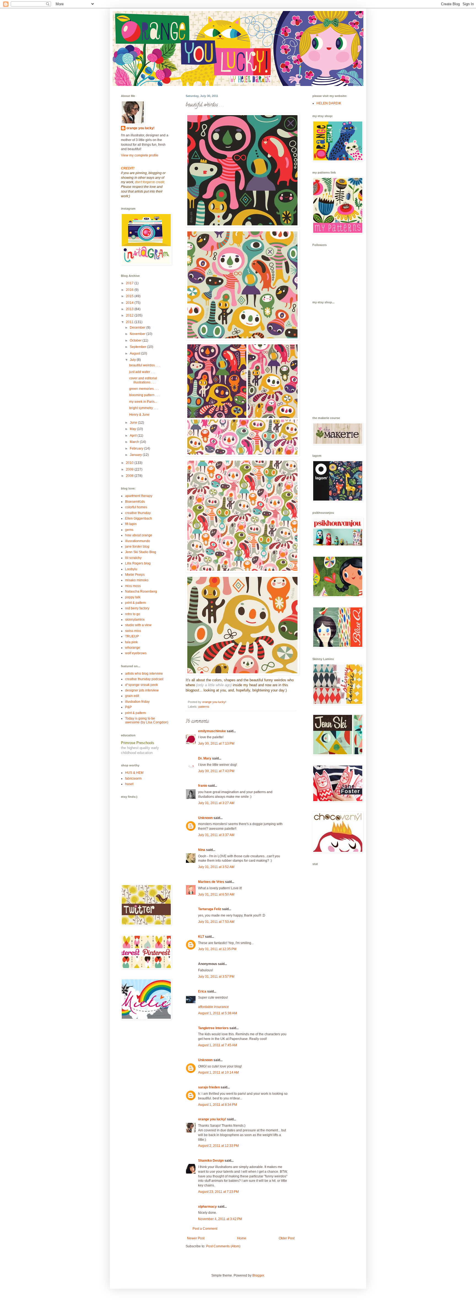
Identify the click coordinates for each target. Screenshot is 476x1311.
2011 (130, 322)
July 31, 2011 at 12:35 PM (217, 949)
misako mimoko (136, 580)
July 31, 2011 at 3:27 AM (216, 803)
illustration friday (137, 702)
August (135, 353)
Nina (201, 850)
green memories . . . (144, 389)
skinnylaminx (135, 619)
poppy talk (132, 597)
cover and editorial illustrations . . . (143, 380)
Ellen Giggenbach (138, 518)
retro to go (132, 614)
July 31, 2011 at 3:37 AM (216, 835)
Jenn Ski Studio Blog (140, 552)
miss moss (133, 586)
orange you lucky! (212, 1119)
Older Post (286, 1238)
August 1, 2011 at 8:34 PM (217, 1105)
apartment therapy (138, 496)
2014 (130, 303)
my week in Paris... (143, 402)
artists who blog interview (144, 673)
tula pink (131, 642)
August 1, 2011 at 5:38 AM (217, 1013)
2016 (130, 290)
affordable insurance (213, 1007)
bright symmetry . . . (143, 408)
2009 (130, 469)
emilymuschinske (212, 731)
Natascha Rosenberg (141, 591)
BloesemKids (135, 502)
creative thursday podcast (144, 679)
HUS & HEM (134, 773)
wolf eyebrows (136, 653)
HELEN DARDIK (329, 103)
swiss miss (133, 631)
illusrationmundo (137, 541)
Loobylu (131, 569)
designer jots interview (142, 690)
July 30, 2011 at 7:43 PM (216, 771)
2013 (130, 309)
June (134, 423)
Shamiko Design (211, 1161)
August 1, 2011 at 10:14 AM (218, 1072)
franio (202, 786)
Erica (202, 991)
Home (241, 1238)
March (135, 442)
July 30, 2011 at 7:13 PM (216, 743)
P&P (128, 707)
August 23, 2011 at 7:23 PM (218, 1192)
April (133, 435)
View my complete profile (139, 155)
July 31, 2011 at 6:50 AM (216, 894)
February (137, 448)
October (136, 340)
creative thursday (138, 513)
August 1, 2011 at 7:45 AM (217, 1045)
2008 (130, 476)
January (136, 455)
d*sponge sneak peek (141, 685)
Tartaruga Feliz (209, 909)
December (138, 327)
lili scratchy (133, 558)
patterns (203, 706)
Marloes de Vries (211, 882)
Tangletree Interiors (213, 1028)
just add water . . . (142, 372)
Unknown (205, 818)
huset (129, 784)
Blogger (258, 1275)
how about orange (138, 535)
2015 (130, 296)
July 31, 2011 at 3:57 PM (216, 976)
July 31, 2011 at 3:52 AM (216, 867)
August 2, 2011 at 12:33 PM (218, 1146)
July (133, 360)
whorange (132, 648)
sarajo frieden (209, 1087)
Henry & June (139, 415)
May (133, 429)
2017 (130, 283)
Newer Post (195, 1238)
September (138, 347)
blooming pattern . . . (144, 395)
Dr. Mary (204, 758)
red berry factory (137, 608)
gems (129, 530)
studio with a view (138, 625)
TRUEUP (132, 636)
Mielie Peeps (135, 575)
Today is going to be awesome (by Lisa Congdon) (146, 720)
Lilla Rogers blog (138, 563)
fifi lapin (131, 524)
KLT (201, 937)
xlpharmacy (207, 1207)
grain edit (132, 696)
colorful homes (136, 507)
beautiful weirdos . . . (144, 365)
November (138, 334)
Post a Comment (205, 1229)
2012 (130, 315)
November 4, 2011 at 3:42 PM (220, 1219)
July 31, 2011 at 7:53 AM (216, 922)
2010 (130, 463)
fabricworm (133, 778)
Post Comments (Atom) (223, 1246)
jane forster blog (137, 546)
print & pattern (135, 603)
